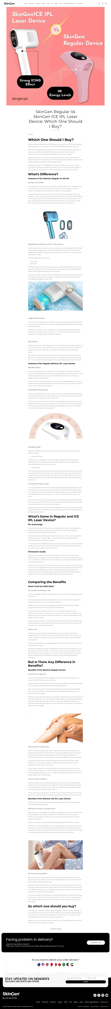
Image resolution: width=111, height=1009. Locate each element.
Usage (60, 1002)
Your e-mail (92, 978)
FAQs (65, 1002)
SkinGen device (69, 381)
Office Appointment (92, 1002)
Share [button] (31, 134)
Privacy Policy (95, 1006)
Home (38, 1002)
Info (70, 1002)
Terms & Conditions (83, 1006)
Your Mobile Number (74, 978)
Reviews (53, 1002)
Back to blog (56, 929)
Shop (81, 1002)
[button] (99, 3)
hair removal (72, 492)
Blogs (76, 1002)
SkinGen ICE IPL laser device (65, 324)
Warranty (45, 1002)
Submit (85, 982)
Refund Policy (104, 1006)
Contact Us (104, 1002)
